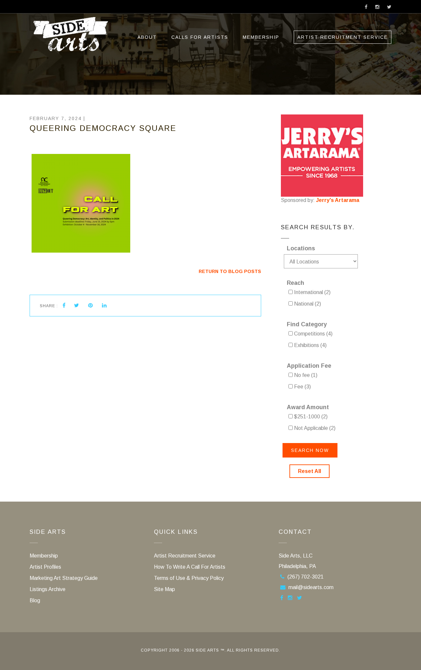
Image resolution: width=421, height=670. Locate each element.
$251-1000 (310, 416)
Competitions (313, 333)
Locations (301, 248)
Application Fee (309, 365)
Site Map (164, 589)
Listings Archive (47, 589)
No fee (305, 375)
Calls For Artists (199, 37)
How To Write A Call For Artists (189, 567)
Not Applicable (314, 428)
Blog (35, 600)
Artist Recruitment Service (342, 37)
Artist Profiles (45, 567)
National (307, 304)
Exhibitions (310, 345)
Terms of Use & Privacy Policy (189, 578)
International (312, 292)
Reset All (309, 471)
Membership (261, 37)
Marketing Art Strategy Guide (64, 578)
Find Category (307, 324)
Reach (295, 283)
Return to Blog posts (230, 271)
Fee (302, 386)
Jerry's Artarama (337, 200)
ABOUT (147, 37)
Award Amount (308, 407)
